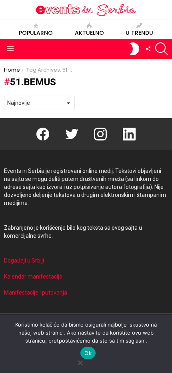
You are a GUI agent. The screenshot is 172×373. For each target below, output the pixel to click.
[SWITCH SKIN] (134, 49)
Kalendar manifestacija (33, 276)
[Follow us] (148, 48)
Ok (88, 353)
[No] (80, 362)
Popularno (36, 32)
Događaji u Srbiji (24, 260)
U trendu (139, 32)
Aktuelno (89, 32)
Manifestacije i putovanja (35, 292)
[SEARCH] (161, 49)
